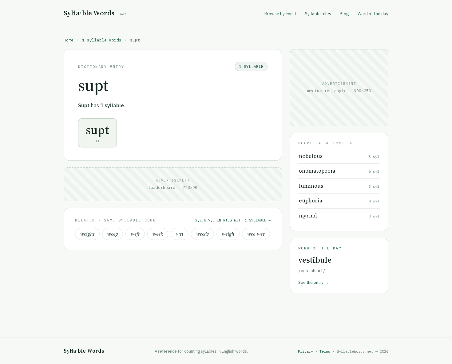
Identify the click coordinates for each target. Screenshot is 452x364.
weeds (202, 234)
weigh (228, 234)
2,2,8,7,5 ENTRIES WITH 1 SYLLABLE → (233, 220)
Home (68, 39)
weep (112, 234)
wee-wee (256, 234)
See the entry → (313, 282)
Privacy (305, 351)
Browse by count (280, 14)
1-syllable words (101, 39)
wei (179, 234)
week (158, 234)
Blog (344, 14)
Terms (324, 351)
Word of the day (373, 14)
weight (87, 234)
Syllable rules (318, 14)
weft (135, 234)
